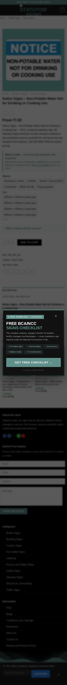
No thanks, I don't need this (33, 370)
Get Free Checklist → (33, 362)
